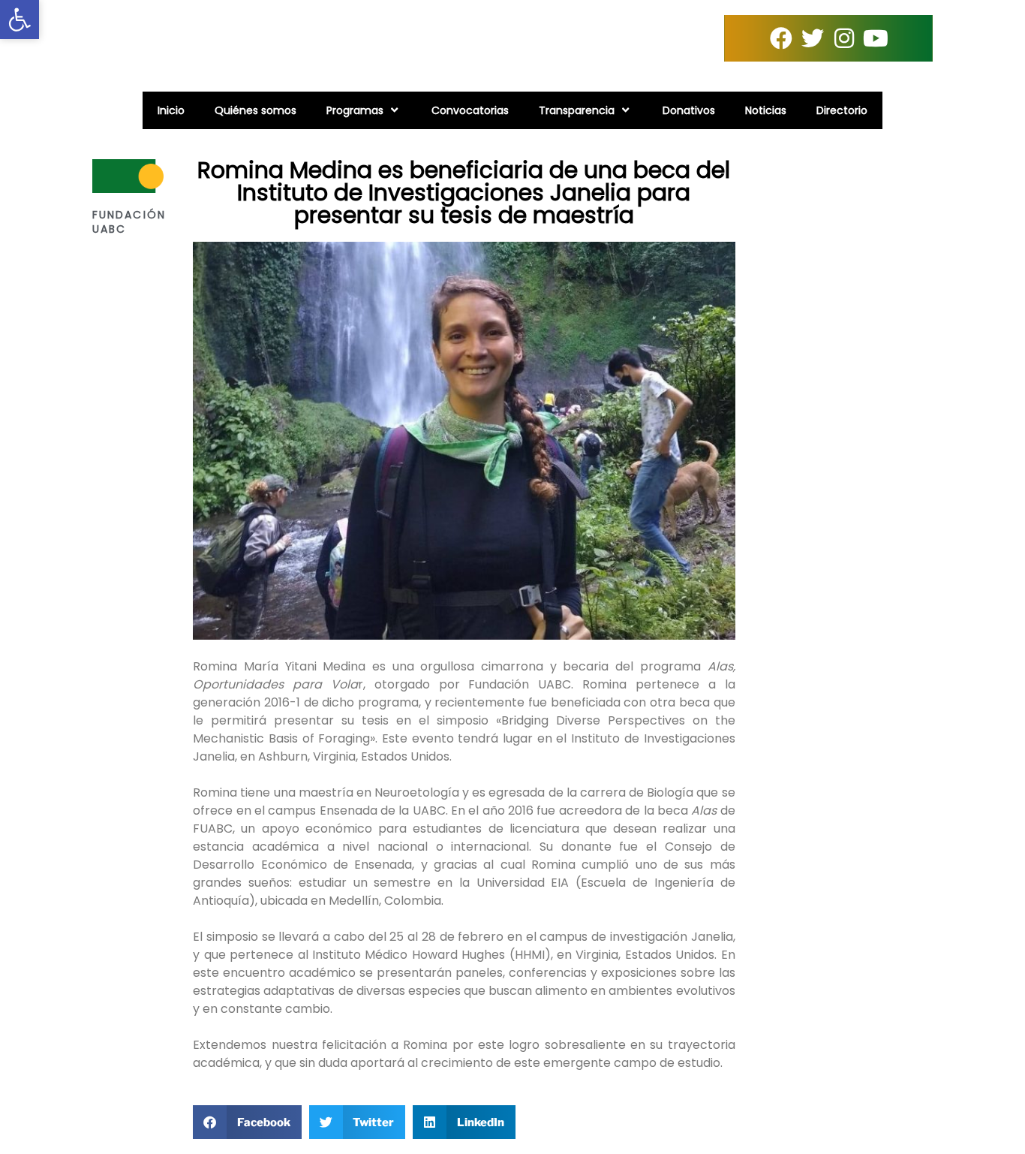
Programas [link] (354, 110)
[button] (247, 1122)
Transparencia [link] (577, 110)
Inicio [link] (171, 110)
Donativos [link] (689, 110)
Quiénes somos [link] (255, 110)
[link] (19, 19)
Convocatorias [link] (470, 110)
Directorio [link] (841, 110)
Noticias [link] (765, 110)
